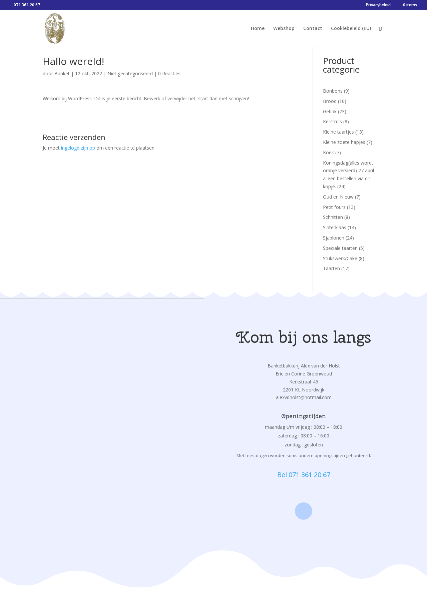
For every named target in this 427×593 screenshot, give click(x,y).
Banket (62, 73)
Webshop (284, 28)
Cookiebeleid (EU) (351, 28)
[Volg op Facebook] (303, 511)
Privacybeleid (378, 5)
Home (258, 28)
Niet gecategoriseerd (130, 73)
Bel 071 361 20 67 (303, 474)
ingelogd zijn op (78, 148)
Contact (312, 28)
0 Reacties (169, 73)
